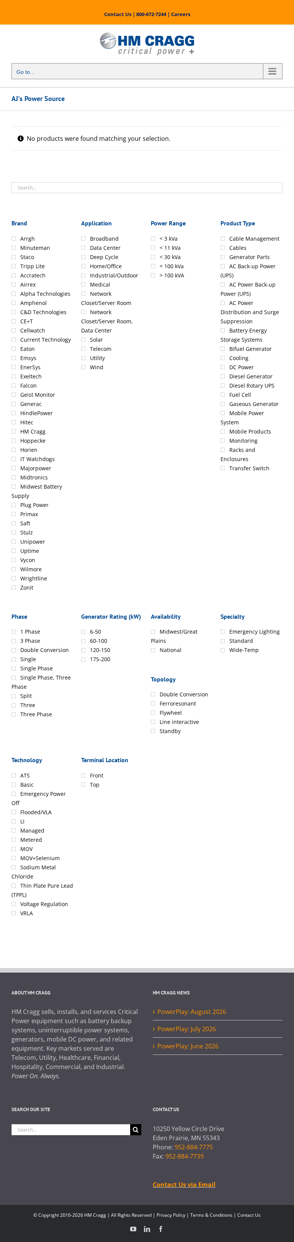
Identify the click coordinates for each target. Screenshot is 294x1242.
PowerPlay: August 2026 (191, 1011)
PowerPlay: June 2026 (188, 1046)
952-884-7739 (184, 1156)
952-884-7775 (194, 1147)
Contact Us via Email (184, 1184)
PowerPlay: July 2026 (186, 1029)
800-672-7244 (151, 14)
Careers (180, 14)
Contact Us (117, 14)
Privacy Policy (171, 1215)
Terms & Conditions (211, 1215)
